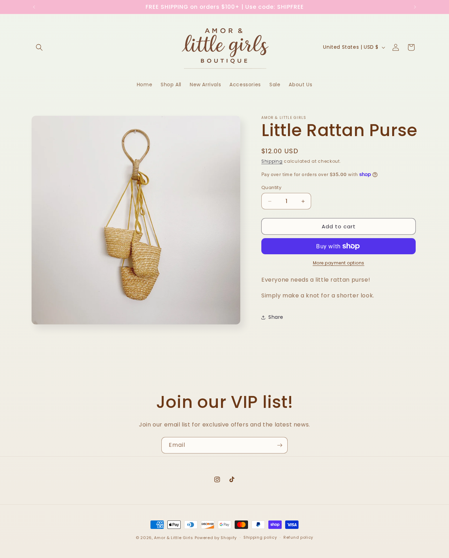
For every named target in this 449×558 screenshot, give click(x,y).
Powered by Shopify (216, 537)
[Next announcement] (415, 7)
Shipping (272, 161)
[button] (39, 47)
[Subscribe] (279, 445)
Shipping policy (260, 537)
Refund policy (298, 537)
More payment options (338, 263)
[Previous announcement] (34, 7)
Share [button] (275, 317)
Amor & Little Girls (173, 537)
